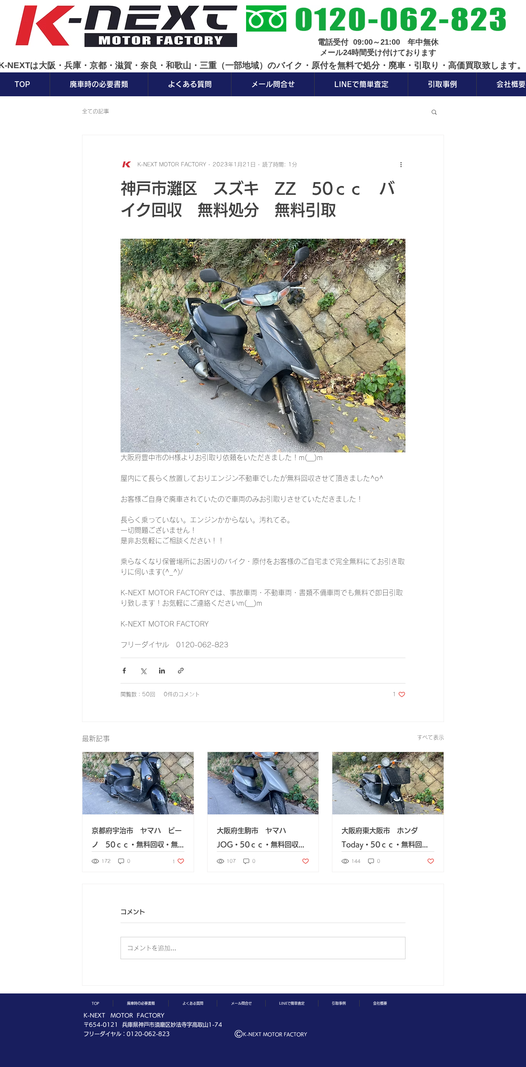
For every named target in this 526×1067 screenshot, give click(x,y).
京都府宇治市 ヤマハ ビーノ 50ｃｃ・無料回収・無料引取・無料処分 (137, 839)
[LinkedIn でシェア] (162, 670)
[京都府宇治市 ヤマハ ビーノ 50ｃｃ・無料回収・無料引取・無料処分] (138, 783)
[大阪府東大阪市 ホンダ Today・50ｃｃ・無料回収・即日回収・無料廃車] (388, 783)
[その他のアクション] (400, 164)
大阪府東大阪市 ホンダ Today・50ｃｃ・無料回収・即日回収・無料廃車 (383, 839)
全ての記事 (95, 111)
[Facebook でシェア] (124, 670)
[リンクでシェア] (180, 670)
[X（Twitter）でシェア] (143, 670)
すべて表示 (430, 737)
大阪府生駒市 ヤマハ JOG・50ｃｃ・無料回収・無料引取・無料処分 (261, 839)
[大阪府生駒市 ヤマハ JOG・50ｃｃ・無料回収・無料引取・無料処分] (263, 783)
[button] (434, 112)
